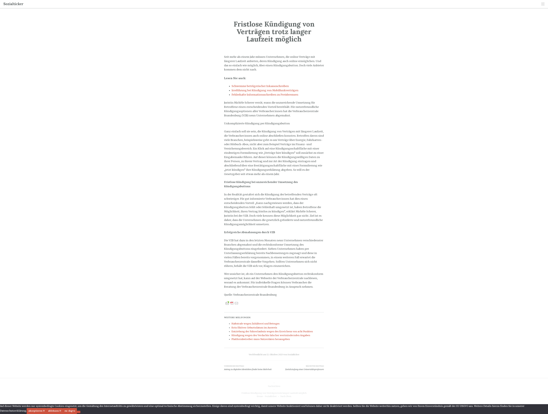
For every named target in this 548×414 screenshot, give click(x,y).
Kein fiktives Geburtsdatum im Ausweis (254, 327)
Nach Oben (285, 396)
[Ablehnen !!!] (78, 412)
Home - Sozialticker (267, 396)
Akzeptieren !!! (36, 410)
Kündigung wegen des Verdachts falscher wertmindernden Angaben (270, 335)
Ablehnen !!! (54, 410)
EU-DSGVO (70, 410)
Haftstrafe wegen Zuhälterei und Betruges (255, 323)
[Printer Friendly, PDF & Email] (232, 303)
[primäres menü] (543, 4)
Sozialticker (13, 4)
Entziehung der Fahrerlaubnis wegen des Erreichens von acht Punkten (272, 331)
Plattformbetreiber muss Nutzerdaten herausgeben (260, 339)
